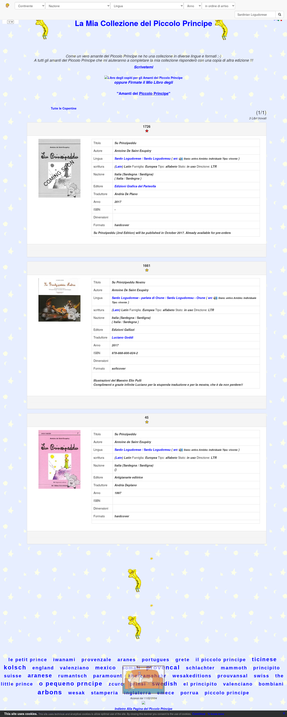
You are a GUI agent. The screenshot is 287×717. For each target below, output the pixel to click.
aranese (40, 675)
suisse (13, 675)
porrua (189, 692)
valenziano (74, 667)
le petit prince (27, 659)
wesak (76, 692)
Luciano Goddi (122, 337)
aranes (126, 659)
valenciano (238, 684)
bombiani (271, 684)
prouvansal (232, 675)
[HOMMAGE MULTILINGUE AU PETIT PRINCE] (181, 158)
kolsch (15, 667)
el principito (200, 684)
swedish (165, 683)
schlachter (200, 667)
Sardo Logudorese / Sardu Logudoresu (143, 158)
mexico (105, 667)
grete (182, 659)
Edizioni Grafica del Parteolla (135, 186)
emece (166, 692)
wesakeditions (192, 675)
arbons (50, 692)
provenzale (97, 659)
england (43, 667)
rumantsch (72, 675)
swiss (261, 675)
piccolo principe (227, 692)
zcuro (116, 684)
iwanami (64, 659)
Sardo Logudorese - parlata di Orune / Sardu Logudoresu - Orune (158, 298)
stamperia (104, 692)
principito (266, 667)
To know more (216, 714)
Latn (119, 166)
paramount (107, 675)
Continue (198, 714)
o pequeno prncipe (71, 683)
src (175, 158)
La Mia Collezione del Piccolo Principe (143, 22)
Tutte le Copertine (63, 108)
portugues (156, 659)
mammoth (234, 667)
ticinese (264, 659)
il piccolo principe (221, 659)
